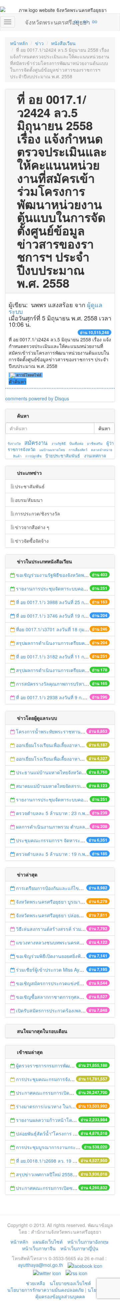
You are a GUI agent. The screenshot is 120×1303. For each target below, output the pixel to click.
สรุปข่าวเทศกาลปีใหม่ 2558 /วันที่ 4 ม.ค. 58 (60, 1174)
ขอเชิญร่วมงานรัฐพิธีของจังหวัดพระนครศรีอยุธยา (67, 575)
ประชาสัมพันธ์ (30, 486)
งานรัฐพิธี (59, 443)
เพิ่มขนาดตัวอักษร (70, 21)
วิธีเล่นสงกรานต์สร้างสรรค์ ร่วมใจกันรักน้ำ (60, 929)
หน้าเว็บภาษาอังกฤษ (87, 1241)
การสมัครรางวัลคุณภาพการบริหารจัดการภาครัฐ (66, 683)
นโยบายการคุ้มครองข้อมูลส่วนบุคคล (74, 1293)
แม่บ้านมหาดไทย (52, 449)
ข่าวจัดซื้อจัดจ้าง (32, 540)
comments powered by (37, 398)
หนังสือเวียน (63, 43)
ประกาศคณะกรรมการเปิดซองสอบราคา (56, 1092)
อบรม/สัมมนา (29, 500)
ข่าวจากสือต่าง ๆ (32, 527)
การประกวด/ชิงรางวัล (37, 513)
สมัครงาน (35, 442)
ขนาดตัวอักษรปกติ (64, 21)
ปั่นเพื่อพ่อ (76, 443)
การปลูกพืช (33, 456)
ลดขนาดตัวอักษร (57, 21)
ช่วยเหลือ (35, 1283)
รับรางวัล (14, 443)
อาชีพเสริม (95, 443)
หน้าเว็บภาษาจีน (39, 1248)
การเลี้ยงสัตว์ (78, 449)
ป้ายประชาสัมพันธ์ (62, 455)
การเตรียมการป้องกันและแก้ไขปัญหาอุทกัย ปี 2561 (67, 888)
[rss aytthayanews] (76, 1272)
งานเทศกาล (95, 455)
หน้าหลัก (19, 43)
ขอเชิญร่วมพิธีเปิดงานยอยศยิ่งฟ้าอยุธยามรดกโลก (66, 956)
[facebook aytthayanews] (85, 1265)
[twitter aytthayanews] (47, 1272)
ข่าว (39, 43)
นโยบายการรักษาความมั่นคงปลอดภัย (45, 1289)
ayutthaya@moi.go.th (40, 1265)
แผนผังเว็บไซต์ (48, 1241)
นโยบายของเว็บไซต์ (71, 1283)
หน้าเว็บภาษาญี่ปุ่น (79, 1248)
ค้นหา (104, 428)
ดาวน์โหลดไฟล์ (28, 375)
